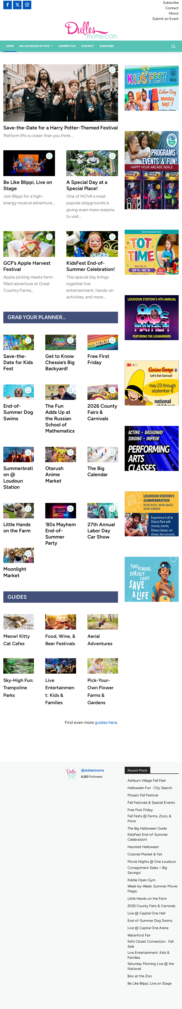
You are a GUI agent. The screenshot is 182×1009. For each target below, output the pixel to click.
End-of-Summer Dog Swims (18, 412)
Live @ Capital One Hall (146, 913)
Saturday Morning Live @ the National (150, 966)
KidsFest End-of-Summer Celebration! (90, 266)
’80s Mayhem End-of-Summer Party (60, 533)
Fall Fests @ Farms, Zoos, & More (149, 818)
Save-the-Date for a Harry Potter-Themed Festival (60, 128)
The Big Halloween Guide (147, 828)
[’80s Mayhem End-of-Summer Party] (60, 510)
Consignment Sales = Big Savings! (147, 870)
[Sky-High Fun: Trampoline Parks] (18, 666)
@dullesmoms (92, 770)
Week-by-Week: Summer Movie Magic (152, 888)
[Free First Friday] (102, 342)
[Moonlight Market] (18, 555)
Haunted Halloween (143, 847)
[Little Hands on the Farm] (18, 510)
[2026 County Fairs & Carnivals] (102, 392)
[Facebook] (7, 5)
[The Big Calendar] (102, 454)
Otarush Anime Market (54, 474)
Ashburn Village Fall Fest (146, 780)
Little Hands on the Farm (17, 527)
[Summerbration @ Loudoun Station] (18, 454)
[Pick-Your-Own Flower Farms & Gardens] (102, 666)
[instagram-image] (72, 793)
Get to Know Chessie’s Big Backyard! (60, 362)
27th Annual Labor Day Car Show (101, 530)
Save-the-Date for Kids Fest (18, 362)
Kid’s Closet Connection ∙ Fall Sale (150, 944)
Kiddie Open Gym (141, 880)
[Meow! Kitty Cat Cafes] (18, 622)
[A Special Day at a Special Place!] (92, 163)
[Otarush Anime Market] (60, 454)
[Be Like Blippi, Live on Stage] (29, 163)
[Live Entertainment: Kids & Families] (60, 666)
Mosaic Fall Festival (142, 795)
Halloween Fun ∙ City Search (149, 788)
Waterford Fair (138, 935)
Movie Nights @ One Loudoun (151, 861)
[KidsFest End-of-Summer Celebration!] (92, 244)
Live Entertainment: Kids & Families (148, 955)
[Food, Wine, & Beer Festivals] (60, 622)
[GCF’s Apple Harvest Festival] (29, 244)
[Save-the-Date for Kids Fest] (18, 342)
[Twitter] (17, 5)
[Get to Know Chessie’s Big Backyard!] (60, 342)
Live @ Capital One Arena (147, 928)
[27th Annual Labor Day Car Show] (102, 510)
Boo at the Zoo (139, 976)
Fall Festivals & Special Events (151, 802)
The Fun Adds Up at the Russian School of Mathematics (60, 418)
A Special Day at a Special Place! (86, 185)
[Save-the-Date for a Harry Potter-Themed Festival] (60, 93)
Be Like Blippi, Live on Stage (149, 983)
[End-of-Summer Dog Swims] (18, 392)
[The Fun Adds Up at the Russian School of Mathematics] (60, 392)
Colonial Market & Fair (144, 854)
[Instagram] (27, 5)
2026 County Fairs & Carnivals (102, 412)
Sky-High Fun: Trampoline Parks (18, 687)
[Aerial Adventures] (102, 622)
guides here (106, 722)
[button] (173, 46)
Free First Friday (98, 359)
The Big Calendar (97, 471)
